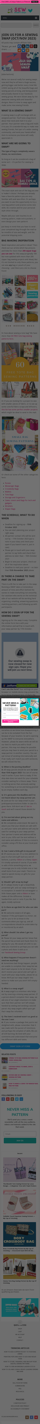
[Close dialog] (37, 700)
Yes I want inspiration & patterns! (11, 721)
